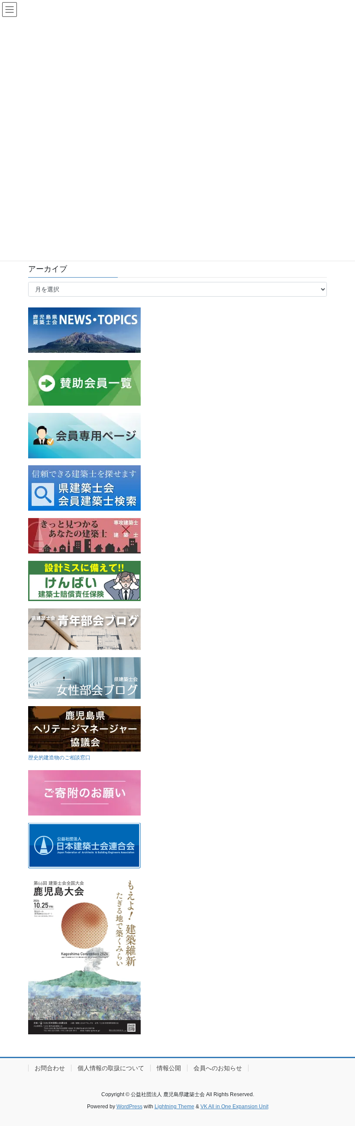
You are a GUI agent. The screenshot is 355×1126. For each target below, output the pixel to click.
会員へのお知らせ (218, 1068)
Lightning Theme (174, 1107)
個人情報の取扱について (110, 1068)
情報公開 (169, 1068)
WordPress (129, 1107)
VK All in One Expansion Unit (234, 1107)
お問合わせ (50, 1068)
